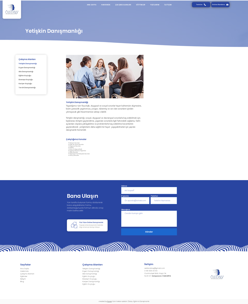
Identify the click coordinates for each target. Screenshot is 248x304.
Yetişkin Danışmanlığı (28, 63)
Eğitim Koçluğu (25, 75)
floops (109, 301)
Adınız (124, 186)
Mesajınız (125, 209)
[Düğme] (87, 225)
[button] (123, 4)
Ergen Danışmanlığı (27, 67)
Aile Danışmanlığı (26, 71)
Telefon (154, 196)
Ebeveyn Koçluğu (26, 79)
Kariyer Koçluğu (25, 83)
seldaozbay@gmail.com (154, 268)
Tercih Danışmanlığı (27, 87)
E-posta (125, 196)
